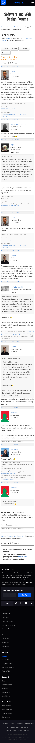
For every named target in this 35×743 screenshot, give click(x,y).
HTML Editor (9, 575)
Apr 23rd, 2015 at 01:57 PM (9, 119)
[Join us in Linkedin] (30, 603)
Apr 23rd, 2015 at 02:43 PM (10, 212)
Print (15, 49)
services (4, 580)
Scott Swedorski (16, 287)
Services (5, 652)
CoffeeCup (6, 614)
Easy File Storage (7, 663)
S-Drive (4, 656)
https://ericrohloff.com (7, 479)
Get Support (24, 727)
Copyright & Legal (11, 730)
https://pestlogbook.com (8, 473)
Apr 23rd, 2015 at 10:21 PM (9, 482)
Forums (9, 27)
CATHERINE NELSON (18, 124)
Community (6, 677)
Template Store (7, 702)
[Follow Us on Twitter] (15, 603)
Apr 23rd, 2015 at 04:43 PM (10, 250)
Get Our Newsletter (8, 625)
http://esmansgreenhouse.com (10, 470)
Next (15, 63)
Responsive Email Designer (17, 333)
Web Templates (7, 706)
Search (6, 49)
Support (4, 681)
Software (5, 635)
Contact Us (5, 629)
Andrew (13, 255)
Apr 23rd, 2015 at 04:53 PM (10, 341)
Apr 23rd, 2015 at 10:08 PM (9, 444)
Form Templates (7, 713)
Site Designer (18, 27)
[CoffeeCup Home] (18, 3)
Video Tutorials (7, 684)
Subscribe (24, 49)
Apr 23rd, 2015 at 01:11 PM (9, 66)
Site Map (26, 730)
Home (3, 27)
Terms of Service (18, 739)
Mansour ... (14, 412)
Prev (4, 63)
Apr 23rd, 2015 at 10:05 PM (9, 407)
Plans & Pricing (6, 671)
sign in (8, 38)
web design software (19, 577)
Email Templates (7, 709)
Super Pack (5, 646)
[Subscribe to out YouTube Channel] (25, 603)
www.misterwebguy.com (8, 108)
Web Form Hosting (8, 667)
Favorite (6, 53)
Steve (12, 71)
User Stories (6, 696)
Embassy (5, 688)
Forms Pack (5, 642)
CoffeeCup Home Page (16, 723)
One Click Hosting (8, 660)
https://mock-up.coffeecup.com (10, 205)
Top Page (5, 723)
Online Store (29, 723)
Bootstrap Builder (18, 335)
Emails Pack (5, 639)
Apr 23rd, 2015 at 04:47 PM (10, 282)
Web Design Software (13, 727)
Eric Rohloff (14, 449)
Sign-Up (24, 595)
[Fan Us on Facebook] (20, 603)
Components (6, 717)
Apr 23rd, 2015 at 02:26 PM (10, 139)
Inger (12, 145)
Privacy (20, 730)
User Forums (6, 692)
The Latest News (7, 621)
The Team (5, 617)
